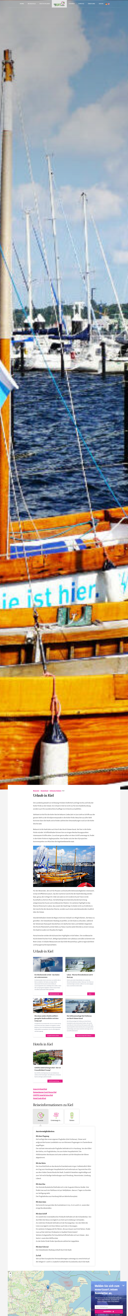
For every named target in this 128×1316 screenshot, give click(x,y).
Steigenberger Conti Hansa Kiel (44, 1092)
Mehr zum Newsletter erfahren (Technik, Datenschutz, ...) (108, 1314)
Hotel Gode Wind (39, 1098)
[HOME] (59, 4)
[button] (48, 1287)
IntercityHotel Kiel (40, 1089)
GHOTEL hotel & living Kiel (43, 1095)
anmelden (107, 1311)
